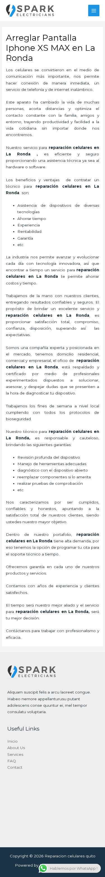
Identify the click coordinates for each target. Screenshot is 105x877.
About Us (16, 747)
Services (15, 754)
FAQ (11, 761)
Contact (14, 767)
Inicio (12, 741)
